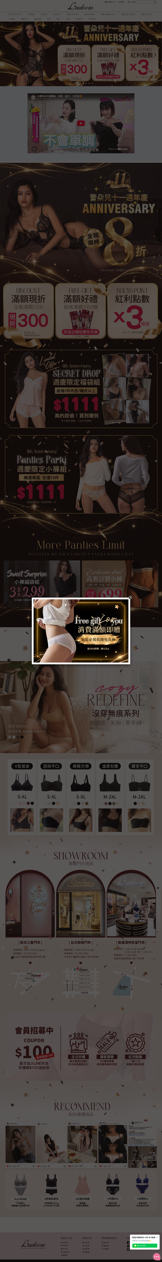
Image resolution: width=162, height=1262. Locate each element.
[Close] (130, 597)
